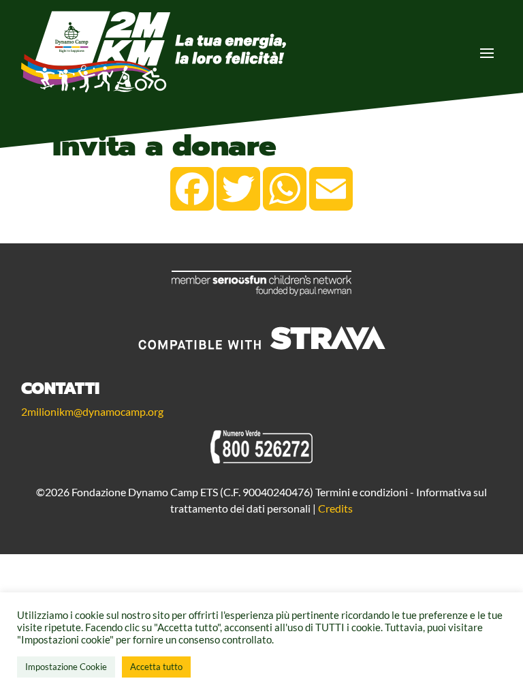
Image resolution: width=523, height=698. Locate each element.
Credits (335, 508)
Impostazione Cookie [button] (66, 666)
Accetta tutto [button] (156, 666)
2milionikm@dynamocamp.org (92, 411)
